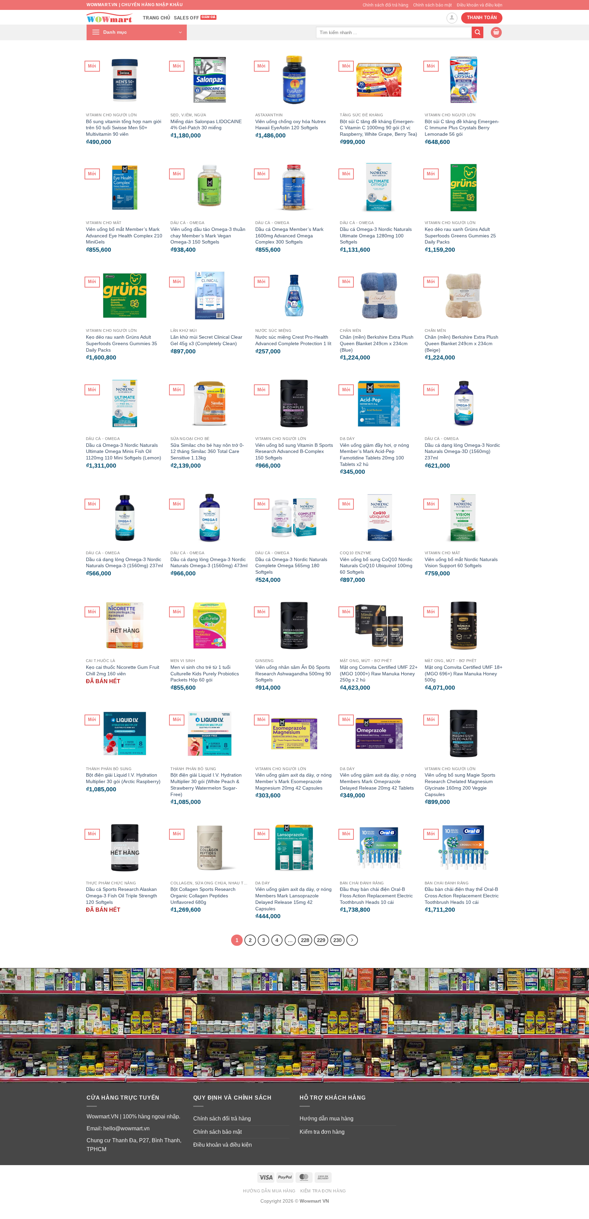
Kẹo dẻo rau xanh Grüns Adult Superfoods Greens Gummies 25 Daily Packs (460, 235)
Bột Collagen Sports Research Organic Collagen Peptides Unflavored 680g (203, 895)
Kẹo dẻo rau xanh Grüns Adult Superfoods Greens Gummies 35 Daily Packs (121, 343)
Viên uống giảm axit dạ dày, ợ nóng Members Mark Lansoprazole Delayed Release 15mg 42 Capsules (293, 898)
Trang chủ (156, 18)
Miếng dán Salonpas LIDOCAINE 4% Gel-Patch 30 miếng (206, 125)
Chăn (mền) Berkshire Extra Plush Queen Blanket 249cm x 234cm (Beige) (461, 343)
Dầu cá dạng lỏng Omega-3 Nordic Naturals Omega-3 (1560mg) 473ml (208, 563)
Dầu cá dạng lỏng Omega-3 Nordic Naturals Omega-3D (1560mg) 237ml (462, 451)
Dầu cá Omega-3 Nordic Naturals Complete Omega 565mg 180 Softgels (291, 566)
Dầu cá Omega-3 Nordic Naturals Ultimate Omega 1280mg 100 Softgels (376, 235)
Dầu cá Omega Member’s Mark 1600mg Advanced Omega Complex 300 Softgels (289, 235)
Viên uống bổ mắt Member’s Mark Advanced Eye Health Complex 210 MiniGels (124, 235)
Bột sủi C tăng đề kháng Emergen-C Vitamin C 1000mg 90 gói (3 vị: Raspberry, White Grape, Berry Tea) (378, 128)
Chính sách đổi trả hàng (385, 5)
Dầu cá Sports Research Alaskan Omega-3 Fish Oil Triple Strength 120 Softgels (121, 895)
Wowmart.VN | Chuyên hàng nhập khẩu (135, 4)
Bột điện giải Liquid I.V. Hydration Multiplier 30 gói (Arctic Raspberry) (123, 778)
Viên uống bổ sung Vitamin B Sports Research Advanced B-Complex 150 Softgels (294, 451)
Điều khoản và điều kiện (479, 5)
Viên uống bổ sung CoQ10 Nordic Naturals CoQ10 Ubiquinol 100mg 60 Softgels (376, 566)
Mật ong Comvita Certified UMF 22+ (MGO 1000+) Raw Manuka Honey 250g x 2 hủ (379, 673)
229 (321, 940)
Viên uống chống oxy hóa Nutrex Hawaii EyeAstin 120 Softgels (290, 125)
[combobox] (394, 32)
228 (305, 940)
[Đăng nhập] (452, 18)
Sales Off (186, 18)
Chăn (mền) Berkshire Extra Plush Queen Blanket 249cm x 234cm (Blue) (376, 343)
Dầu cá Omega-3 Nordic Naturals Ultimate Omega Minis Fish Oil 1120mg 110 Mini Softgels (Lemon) (123, 451)
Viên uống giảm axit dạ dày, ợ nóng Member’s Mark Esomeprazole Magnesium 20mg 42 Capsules (293, 781)
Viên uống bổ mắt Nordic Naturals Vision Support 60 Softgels (461, 563)
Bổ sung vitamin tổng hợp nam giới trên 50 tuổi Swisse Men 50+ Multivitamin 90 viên (123, 128)
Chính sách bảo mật (432, 5)
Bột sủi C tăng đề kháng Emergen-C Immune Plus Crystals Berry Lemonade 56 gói (462, 128)
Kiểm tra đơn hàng (322, 1132)
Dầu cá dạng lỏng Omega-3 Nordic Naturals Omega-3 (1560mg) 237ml (124, 563)
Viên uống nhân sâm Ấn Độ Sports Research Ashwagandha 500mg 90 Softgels (293, 673)
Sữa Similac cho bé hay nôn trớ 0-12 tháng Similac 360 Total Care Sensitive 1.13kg (207, 451)
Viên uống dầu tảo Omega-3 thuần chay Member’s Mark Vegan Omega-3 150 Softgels (207, 235)
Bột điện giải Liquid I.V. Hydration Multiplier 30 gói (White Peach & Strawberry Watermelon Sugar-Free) (206, 784)
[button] (137, 32)
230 (337, 940)
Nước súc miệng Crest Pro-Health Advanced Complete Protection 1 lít (293, 340)
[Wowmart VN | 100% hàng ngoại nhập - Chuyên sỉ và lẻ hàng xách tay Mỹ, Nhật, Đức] (110, 17)
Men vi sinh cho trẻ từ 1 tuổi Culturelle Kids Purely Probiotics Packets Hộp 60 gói (204, 673)
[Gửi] (477, 32)
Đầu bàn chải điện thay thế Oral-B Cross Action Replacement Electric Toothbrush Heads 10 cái (462, 895)
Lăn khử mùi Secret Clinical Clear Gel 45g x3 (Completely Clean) (206, 340)
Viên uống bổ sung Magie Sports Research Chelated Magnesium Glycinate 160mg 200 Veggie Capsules (460, 784)
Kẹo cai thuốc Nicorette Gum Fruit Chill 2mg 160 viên (122, 670)
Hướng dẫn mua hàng (326, 1118)
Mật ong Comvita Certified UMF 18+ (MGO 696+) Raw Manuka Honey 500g (463, 673)
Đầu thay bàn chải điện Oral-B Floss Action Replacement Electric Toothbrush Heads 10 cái (376, 895)
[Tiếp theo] (352, 940)
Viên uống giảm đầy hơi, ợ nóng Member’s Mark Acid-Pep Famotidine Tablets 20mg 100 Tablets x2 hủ (374, 454)
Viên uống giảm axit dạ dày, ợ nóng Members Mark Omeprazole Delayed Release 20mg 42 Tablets (378, 781)
